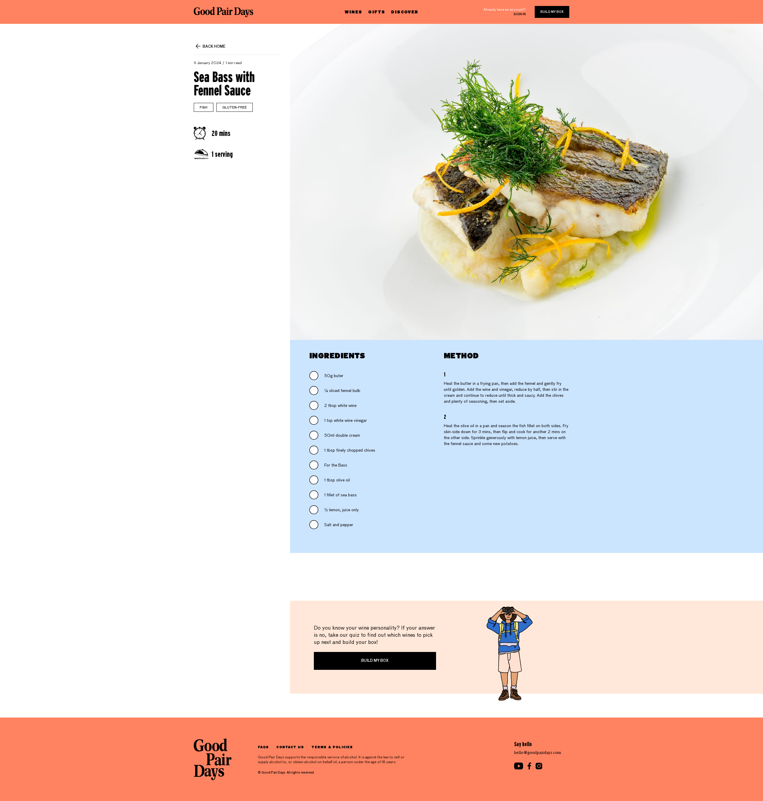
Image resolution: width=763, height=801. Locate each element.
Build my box (552, 11)
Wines (353, 11)
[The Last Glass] (223, 12)
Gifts (376, 11)
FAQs (263, 747)
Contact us (290, 747)
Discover (404, 11)
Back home (214, 47)
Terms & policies (332, 747)
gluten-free (234, 107)
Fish (203, 107)
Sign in (520, 14)
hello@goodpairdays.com (537, 752)
